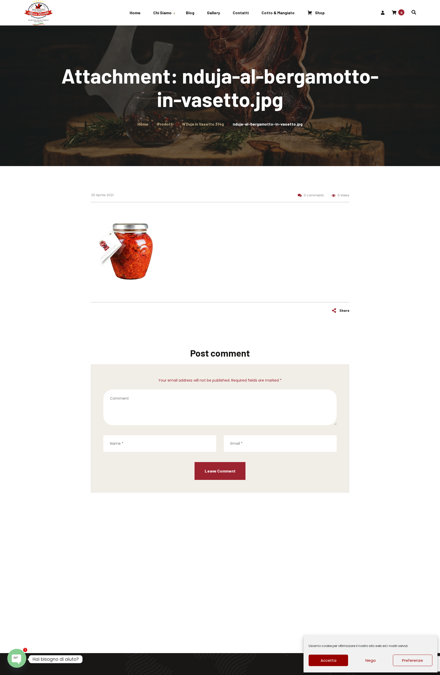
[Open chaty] (16, 659)
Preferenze (412, 660)
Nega (370, 660)
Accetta (328, 660)
